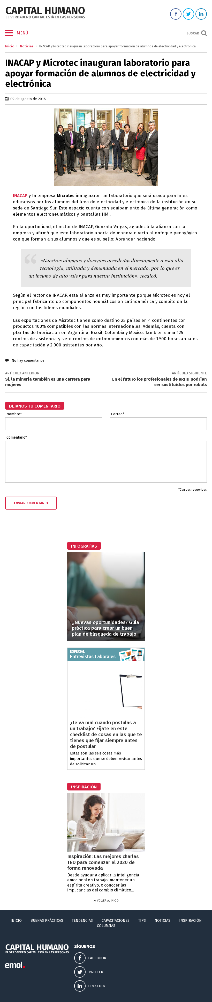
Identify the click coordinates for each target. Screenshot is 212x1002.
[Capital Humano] (45, 18)
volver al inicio (107, 900)
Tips (142, 920)
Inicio (9, 46)
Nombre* (14, 414)
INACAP (20, 195)
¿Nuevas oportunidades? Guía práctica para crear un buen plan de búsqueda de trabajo (105, 628)
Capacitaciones (116, 920)
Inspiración (190, 920)
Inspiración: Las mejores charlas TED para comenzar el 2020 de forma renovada (103, 862)
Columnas (106, 926)
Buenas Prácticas (47, 920)
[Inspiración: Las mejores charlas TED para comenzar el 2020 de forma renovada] (106, 850)
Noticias (26, 46)
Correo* (117, 414)
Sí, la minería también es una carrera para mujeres (47, 381)
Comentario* (16, 437)
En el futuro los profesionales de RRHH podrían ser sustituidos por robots (159, 381)
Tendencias (82, 920)
